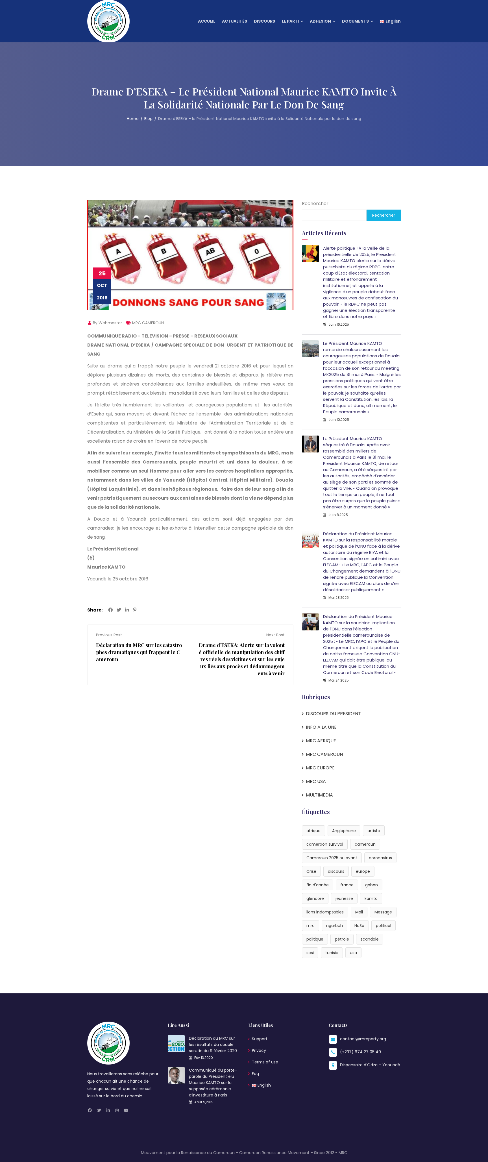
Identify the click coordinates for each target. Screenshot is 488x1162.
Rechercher (315, 203)
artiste (373, 831)
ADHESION (320, 21)
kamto (371, 898)
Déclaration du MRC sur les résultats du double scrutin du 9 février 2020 (213, 1044)
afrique (313, 831)
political (383, 925)
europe (363, 871)
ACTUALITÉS (234, 21)
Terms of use (265, 1062)
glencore (315, 898)
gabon (371, 885)
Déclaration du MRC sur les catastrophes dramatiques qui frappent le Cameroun (139, 652)
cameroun (365, 844)
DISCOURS (264, 21)
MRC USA (316, 781)
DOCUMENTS (355, 21)
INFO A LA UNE (321, 727)
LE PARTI (290, 21)
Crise (311, 871)
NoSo (359, 925)
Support (259, 1039)
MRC (343, 1153)
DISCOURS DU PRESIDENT (333, 713)
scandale (370, 939)
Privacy (259, 1050)
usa (353, 953)
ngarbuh (334, 925)
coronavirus (380, 858)
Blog (148, 118)
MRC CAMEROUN (148, 323)
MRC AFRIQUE (321, 740)
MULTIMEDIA (319, 795)
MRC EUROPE (320, 768)
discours (336, 871)
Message (383, 912)
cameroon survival (324, 844)
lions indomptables (325, 912)
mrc (310, 925)
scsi (310, 953)
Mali (359, 912)
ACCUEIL (206, 21)
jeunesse (344, 898)
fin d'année (317, 885)
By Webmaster (107, 323)
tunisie (331, 953)
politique (314, 939)
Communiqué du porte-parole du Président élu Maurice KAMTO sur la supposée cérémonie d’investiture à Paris (213, 1082)
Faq (255, 1073)
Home (133, 118)
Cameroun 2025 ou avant (331, 858)
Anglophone (344, 831)
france (347, 885)
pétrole (342, 939)
